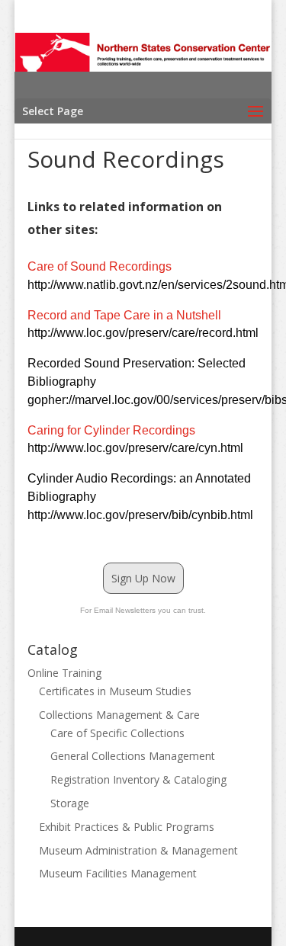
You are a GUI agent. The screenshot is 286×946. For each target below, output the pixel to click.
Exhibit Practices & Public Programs (126, 826)
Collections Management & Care (119, 714)
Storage (69, 803)
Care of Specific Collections (117, 733)
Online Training (64, 672)
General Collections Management (132, 756)
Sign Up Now (143, 578)
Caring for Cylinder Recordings (111, 430)
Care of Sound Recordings (99, 266)
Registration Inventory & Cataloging (138, 779)
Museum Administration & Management (138, 850)
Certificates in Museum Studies (115, 691)
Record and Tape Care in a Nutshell (124, 315)
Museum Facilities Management (118, 873)
